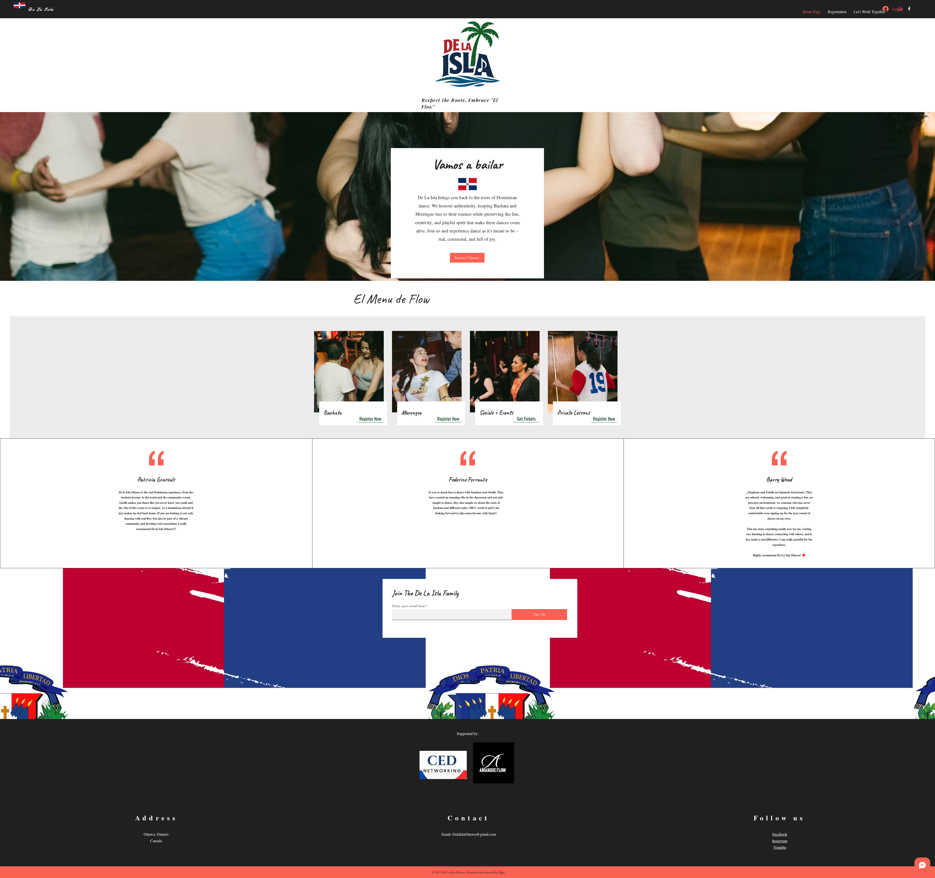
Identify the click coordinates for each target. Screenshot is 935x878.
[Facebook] (909, 8)
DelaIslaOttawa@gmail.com (474, 834)
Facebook (779, 834)
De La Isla (41, 9)
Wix (502, 872)
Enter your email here (408, 606)
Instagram (779, 840)
